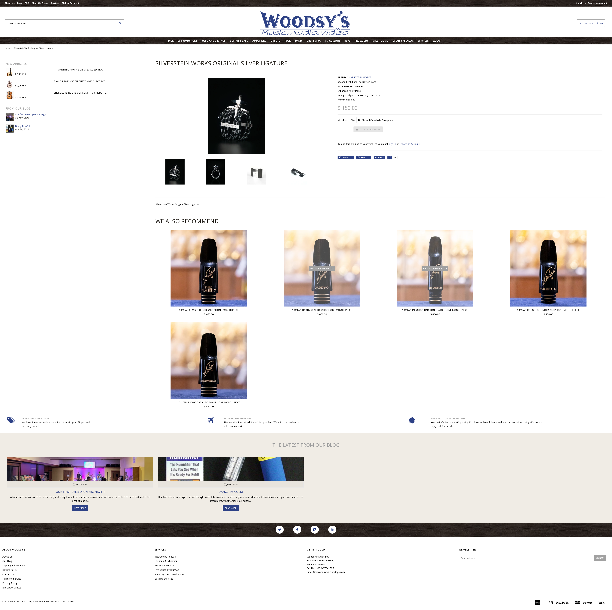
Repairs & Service (164, 565)
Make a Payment (70, 3)
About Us (10, 3)
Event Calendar (403, 40)
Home (8, 48)
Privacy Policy (9, 583)
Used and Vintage (213, 40)
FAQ (27, 3)
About (437, 40)
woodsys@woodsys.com (331, 571)
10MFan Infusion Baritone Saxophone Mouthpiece (435, 309)
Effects (275, 40)
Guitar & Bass (239, 40)
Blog (19, 3)
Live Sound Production (167, 569)
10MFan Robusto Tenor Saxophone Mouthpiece (548, 309)
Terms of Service (11, 578)
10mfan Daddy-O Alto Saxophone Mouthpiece (322, 309)
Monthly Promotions (183, 40)
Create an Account (597, 3)
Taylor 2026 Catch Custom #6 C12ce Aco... (80, 81)
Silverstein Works (359, 77)
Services (55, 3)
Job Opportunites (11, 587)
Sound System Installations (169, 574)
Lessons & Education (166, 560)
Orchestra (313, 40)
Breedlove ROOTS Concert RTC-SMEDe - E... (80, 92)
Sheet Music (380, 40)
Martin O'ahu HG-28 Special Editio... (80, 69)
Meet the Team (40, 3)
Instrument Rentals (165, 556)
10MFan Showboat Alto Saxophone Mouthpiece (209, 402)
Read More (80, 508)
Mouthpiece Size (347, 120)
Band (298, 40)
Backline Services (164, 578)
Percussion (332, 40)
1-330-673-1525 (324, 568)
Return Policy (9, 569)
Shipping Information (13, 565)
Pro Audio (361, 40)
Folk (288, 40)
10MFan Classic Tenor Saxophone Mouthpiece (209, 309)
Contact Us (8, 574)
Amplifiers (259, 40)
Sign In (579, 3)
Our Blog (7, 560)
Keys (347, 40)
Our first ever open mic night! (31, 114)
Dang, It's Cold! (23, 126)
